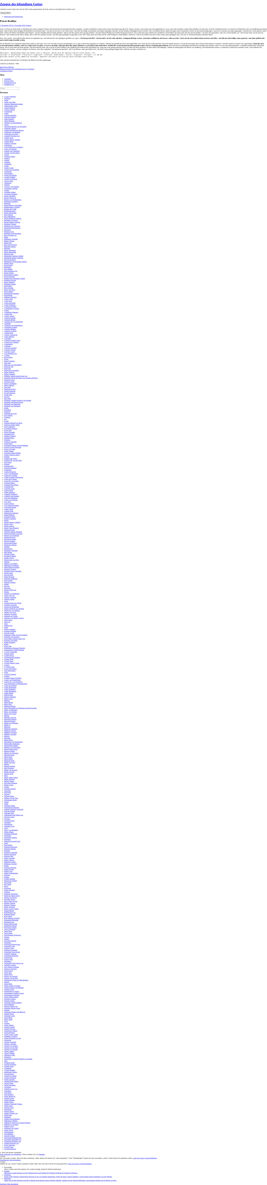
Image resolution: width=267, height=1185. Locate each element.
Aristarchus (8, 171)
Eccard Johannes (9, 393)
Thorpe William (9, 1053)
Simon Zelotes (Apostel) (12, 986)
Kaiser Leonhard (9, 629)
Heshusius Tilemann (11, 550)
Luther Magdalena (10, 691)
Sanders (6, 939)
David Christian (9, 361)
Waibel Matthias (9, 1100)
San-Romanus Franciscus (12, 935)
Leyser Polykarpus (10, 669)
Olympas (7, 819)
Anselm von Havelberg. (12, 153)
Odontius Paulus (9, 806)
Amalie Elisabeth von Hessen (14, 130)
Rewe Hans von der (10, 901)
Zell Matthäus (8, 1134)
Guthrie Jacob (8, 511)
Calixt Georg (8, 299)
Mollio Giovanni (9, 762)
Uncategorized (9, 1074)
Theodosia (7, 1040)
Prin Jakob (7, 884)
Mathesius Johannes (10, 729)
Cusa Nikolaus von (10, 353)
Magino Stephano (10, 697)
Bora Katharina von (10, 271)
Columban (7, 338)
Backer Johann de (10, 198)
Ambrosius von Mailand (12, 132)
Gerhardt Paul (8, 487)
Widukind (7, 1117)
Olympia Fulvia (9, 821)
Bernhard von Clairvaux (12, 226)
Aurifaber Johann (10, 192)
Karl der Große (9, 633)
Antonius (7, 162)
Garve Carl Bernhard (11, 474)
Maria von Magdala (10, 710)
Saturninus (7, 943)
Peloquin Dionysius (10, 847)
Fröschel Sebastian (10, 468)
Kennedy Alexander (10, 640)
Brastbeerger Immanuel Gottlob (14, 278)
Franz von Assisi (9, 449)
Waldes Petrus (8, 1102)
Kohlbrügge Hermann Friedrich (14, 648)
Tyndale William (9, 1070)
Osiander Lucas (9, 826)
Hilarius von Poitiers (11, 564)
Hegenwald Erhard (10, 543)
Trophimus (7, 1068)
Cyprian (6, 355)
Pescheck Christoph (10, 852)
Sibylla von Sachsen (11, 976)
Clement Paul (8, 333)
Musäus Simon (9, 781)
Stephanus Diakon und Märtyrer (14, 1012)
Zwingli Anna (8, 1147)
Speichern (3, 1184)
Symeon (7, 1023)
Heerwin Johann (9, 541)
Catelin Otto (8, 314)
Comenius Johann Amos (12, 340)
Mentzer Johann (9, 751)
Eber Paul (7, 387)
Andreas (28, 25)
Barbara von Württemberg (12, 200)
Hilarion (7, 562)
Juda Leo (7, 622)
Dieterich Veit (8, 367)
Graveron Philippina (11, 498)
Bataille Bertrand (9, 211)
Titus (5, 1061)
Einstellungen (4, 1160)
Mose (6, 776)
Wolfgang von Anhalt (11, 1128)
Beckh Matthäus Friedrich (12, 218)
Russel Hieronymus (10, 924)
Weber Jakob (8, 1106)
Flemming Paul (9, 434)
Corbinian (7, 346)
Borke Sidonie (9, 273)
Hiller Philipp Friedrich (11, 567)
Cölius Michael (9, 337)
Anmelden (7, 79)
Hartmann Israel (9, 530)
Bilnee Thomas (9, 241)
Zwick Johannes (9, 1145)
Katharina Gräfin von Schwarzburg (15, 635)
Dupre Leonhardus (10, 383)
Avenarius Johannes (10, 194)
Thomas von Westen (11, 1049)
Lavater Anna (8, 661)
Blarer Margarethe (10, 252)
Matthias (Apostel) (10, 734)
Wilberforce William (10, 1121)
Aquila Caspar (9, 168)
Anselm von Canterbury (12, 151)
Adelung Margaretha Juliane (13, 104)
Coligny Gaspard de (10, 335)
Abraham (7, 98)
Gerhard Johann (9, 483)
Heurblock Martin (10, 556)
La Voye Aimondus (10, 652)
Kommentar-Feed (10, 83)
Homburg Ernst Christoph (12, 571)
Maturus (7, 736)
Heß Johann (8, 552)
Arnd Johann (8, 173)
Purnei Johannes (9, 890)
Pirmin (6, 866)
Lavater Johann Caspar (11, 663)
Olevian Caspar (9, 817)
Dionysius (7, 368)
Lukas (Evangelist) (10, 686)
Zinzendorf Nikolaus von (12, 1141)
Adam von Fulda (9, 102)
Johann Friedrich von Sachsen (14, 609)
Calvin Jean (8, 301)
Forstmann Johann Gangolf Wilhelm (16, 445)
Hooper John (8, 573)
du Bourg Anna (9, 382)
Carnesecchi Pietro (10, 307)
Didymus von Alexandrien (13, 365)
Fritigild (6, 464)
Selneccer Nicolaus (10, 969)
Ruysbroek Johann (10, 928)
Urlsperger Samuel (10, 1076)
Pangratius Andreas (10, 837)
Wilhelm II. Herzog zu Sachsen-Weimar (17, 1123)
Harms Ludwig (9, 526)
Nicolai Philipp (9, 796)
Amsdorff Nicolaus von (12, 136)
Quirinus (7, 892)
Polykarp (7, 875)
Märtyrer (11, 67)
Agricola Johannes (10, 115)
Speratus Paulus (9, 1001)
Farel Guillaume (9, 427)
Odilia (6, 804)
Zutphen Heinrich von (11, 1143)
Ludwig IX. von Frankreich (13, 682)
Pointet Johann (9, 869)
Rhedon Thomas (9, 903)
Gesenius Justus (9, 489)
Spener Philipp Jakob (11, 997)
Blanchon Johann (10, 247)
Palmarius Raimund (10, 834)
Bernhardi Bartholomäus (12, 228)
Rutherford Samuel (10, 926)
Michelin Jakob (9, 755)
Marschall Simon (9, 721)
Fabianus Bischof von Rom (13, 423)
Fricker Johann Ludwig (12, 455)
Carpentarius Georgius (11, 308)
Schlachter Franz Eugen (12, 952)
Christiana (7, 323)
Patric (6, 843)
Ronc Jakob (8, 916)
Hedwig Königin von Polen (13, 534)
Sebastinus (7, 961)
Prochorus (7, 888)
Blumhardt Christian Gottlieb (13, 256)
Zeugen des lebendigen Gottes (21, 4)
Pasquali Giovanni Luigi (12, 841)
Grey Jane (7, 502)
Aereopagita (8, 111)
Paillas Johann (9, 832)
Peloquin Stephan (10, 849)
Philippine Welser (10, 862)
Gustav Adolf (8, 509)
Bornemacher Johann (11, 275)
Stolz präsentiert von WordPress (10, 1154)
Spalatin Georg (9, 989)
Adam (6, 100)
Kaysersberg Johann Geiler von (14, 639)
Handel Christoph (10, 519)
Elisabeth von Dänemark (12, 404)
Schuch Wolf (8, 959)
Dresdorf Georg (9, 380)
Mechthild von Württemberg (13, 742)
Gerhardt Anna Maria (11, 485)
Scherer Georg (9, 948)
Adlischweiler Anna (10, 106)
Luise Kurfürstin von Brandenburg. (15, 684)
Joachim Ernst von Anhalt (12, 603)
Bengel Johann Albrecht (12, 222)
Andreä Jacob (8, 138)
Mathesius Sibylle (10, 731)
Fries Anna (7, 462)
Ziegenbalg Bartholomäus (12, 1138)
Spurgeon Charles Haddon (13, 1003)
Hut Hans (7, 588)
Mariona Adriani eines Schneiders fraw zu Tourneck (17, 69)
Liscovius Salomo (10, 674)
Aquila (6, 166)
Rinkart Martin (9, 911)
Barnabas (7, 203)
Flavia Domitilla (9, 432)
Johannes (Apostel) (10, 614)
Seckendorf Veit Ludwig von (13, 963)
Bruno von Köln (9, 290)
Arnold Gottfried (9, 177)
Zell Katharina (9, 1132)
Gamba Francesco (10, 472)
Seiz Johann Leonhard (11, 967)
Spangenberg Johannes (11, 995)
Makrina (7, 701)
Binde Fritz (8, 243)
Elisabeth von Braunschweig (13, 402)
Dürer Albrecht (9, 385)
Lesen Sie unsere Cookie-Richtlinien (145, 1158)
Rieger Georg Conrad (11, 909)
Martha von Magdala (11, 723)
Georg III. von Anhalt (11, 481)
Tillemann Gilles (9, 1055)
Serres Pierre (8, 974)
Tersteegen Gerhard (10, 1031)
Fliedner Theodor (10, 436)
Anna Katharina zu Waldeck (13, 147)
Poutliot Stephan (9, 879)
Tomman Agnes (9, 1063)
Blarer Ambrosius (10, 250)
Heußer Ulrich (9, 558)
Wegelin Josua (9, 1108)
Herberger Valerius (10, 545)
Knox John (7, 646)
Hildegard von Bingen (11, 565)
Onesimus (7, 822)
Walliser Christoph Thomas (13, 1104)
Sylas (6, 1021)
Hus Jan (6, 586)
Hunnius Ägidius (9, 582)
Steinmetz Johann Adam (12, 1008)
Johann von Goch (10, 612)
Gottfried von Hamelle (11, 496)
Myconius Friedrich (10, 783)
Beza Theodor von (10, 235)
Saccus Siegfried (9, 929)
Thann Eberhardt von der (12, 1038)
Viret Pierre (8, 1093)
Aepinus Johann (9, 110)
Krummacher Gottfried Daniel (14, 650)
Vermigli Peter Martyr (11, 1081)
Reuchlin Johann (9, 899)
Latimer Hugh (8, 659)
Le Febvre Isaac (9, 667)
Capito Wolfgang (9, 305)
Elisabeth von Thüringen (12, 406)
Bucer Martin (8, 292)
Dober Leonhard (9, 374)
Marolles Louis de (10, 717)
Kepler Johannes (9, 642)
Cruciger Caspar (9, 352)
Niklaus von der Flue (11, 798)
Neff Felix (7, 792)
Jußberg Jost (8, 625)
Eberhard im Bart (10, 389)
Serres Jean (8, 973)
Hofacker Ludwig (10, 569)
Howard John (8, 575)
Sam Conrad (8, 933)
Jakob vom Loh (9, 595)
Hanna (6, 520)
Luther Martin (8, 693)
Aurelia (6, 190)
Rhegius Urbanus (10, 905)
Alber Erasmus (9, 119)
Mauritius (7, 738)
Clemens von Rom (10, 331)
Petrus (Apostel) (9, 858)
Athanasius (7, 183)
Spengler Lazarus (10, 999)
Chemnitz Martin (9, 320)
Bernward (7, 230)
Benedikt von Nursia (11, 220)
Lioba (6, 672)
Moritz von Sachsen (10, 770)
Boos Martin (8, 269)
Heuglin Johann (9, 554)
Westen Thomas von (11, 1113)
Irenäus (6, 592)
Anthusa (7, 158)
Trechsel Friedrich (10, 1064)
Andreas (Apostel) (10, 143)
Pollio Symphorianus (11, 873)
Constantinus (8, 344)
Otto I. (6, 828)
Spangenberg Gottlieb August (14, 993)
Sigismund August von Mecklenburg (16, 980)
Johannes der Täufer (11, 616)
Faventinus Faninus (10, 428)
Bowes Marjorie (9, 277)
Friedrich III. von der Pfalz (13, 460)
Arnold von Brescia (10, 179)
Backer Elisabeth (9, 196)
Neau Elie (7, 791)
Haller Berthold (9, 515)
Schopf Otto (8, 958)
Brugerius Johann (10, 284)
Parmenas (7, 839)
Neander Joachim (10, 789)
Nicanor (6, 794)
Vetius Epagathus (10, 1085)
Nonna (6, 802)
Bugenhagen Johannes (11, 293)
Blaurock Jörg (8, 254)
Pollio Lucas (8, 871)
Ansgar (6, 155)
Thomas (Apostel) (10, 1042)
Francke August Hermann (12, 447)
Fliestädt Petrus (9, 438)
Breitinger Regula (10, 280)
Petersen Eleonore (10, 854)
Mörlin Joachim (9, 772)
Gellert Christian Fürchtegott (13, 477)
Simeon (6, 982)
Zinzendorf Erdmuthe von (12, 1139)
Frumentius (8, 470)
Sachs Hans (8, 931)
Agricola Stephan (10, 117)
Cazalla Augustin (9, 318)
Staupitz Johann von (11, 1006)
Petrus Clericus (9, 860)
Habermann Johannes (11, 513)
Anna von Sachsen (10, 149)
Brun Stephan (8, 288)
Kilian (6, 644)
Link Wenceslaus (9, 671)
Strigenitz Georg (9, 1016)
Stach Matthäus (9, 1004)
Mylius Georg (8, 785)
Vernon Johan (8, 1083)
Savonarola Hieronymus (12, 944)
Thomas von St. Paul (11, 1048)
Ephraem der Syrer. (10, 413)
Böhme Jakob (8, 263)
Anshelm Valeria (9, 156)
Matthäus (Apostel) (10, 732)
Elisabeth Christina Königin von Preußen (17, 400)
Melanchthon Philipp (11, 746)
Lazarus (6, 665)
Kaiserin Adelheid (10, 631)
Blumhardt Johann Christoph (13, 258)
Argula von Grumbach (11, 170)
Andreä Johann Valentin (12, 140)
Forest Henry (8, 444)
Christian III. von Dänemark (13, 322)
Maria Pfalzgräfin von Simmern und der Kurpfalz (20, 708)
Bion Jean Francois (10, 245)
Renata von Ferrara (10, 897)
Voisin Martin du (9, 1096)
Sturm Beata (8, 1018)
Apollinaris (7, 164)
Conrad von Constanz (11, 342)
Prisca (6, 886)
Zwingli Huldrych (10, 1149)
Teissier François (9, 1029)
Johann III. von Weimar (12, 610)
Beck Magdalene (9, 217)
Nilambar (42, 1154)
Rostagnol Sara (9, 922)
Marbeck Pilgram (10, 706)
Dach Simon (8, 357)
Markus (6, 716)
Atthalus (7, 185)
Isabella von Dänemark (11, 594)
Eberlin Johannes (9, 391)
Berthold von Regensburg (12, 233)
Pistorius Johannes (10, 867)
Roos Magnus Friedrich (12, 918)
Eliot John (7, 398)
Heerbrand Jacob (9, 537)
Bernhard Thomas (10, 224)
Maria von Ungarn (10, 714)
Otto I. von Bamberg (11, 830)
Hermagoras (8, 549)
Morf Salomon (9, 768)
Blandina (7, 248)
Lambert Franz (9, 655)
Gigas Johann (8, 490)
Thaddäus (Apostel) (10, 1036)
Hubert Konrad (9, 577)
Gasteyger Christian (10, 475)
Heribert (7, 547)
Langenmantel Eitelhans (12, 657)
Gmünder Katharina (10, 494)
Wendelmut (8, 1109)
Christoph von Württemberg (13, 325)
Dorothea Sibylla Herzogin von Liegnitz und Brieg (21, 378)
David (6, 359)
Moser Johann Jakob (11, 777)
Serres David (8, 971)
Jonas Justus (8, 620)
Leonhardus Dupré (6, 71)
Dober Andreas (9, 372)
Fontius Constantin (10, 442)
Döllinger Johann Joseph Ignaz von (15, 376)
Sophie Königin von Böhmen (14, 988)
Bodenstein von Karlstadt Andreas (15, 262)
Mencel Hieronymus (11, 749)
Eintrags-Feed (8, 81)
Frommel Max (9, 466)
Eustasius (7, 417)
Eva (5, 419)
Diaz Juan (7, 363)
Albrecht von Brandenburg (13, 123)
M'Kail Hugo (8, 695)
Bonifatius (7, 267)
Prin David (7, 882)
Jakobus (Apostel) (10, 597)
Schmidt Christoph (10, 954)
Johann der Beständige (11, 607)
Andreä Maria (8, 141)
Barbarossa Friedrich (11, 202)
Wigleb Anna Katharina (12, 1119)
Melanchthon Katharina (12, 744)
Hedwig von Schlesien (11, 535)
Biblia (6, 237)
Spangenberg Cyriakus (11, 991)
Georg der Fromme (10, 479)
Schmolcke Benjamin (11, 956)
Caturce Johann (9, 316)
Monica (6, 764)
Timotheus (7, 1057)
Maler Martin (8, 702)
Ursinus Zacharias (10, 1078)
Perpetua (7, 851)
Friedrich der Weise (10, 459)
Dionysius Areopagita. (11, 370)
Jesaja (6, 601)
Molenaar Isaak (9, 761)
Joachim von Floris (10, 605)
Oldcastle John (9, 813)
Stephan (6, 1010)
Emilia (6, 408)
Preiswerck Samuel (10, 881)
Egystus (6, 397)
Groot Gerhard (9, 504)
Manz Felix (8, 704)
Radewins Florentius (11, 894)
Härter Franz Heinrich (11, 528)
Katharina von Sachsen (11, 637)
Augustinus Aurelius (11, 188)
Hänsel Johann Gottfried (12, 522)
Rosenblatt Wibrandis (11, 920)
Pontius (6, 877)
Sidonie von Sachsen (11, 978)
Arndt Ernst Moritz (10, 175)
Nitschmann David (10, 800)
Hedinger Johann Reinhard (13, 532)
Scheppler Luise (9, 946)
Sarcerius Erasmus (10, 941)
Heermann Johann (10, 539)
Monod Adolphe (9, 766)
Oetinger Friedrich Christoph (13, 809)
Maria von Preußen (10, 712)
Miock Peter (8, 757)
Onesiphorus (8, 824)
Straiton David (9, 1014)
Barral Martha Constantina (13, 205)
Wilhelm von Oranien (11, 1124)
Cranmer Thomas (10, 350)
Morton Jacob (8, 774)
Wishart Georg (9, 1126)
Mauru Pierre (8, 740)
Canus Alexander (10, 303)
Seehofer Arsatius (10, 965)
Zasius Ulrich (8, 1130)
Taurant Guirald (9, 1027)
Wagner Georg (9, 1098)
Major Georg (8, 699)
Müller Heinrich (9, 779)
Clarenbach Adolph (10, 327)
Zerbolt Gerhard (9, 1136)
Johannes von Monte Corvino (14, 618)
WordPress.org (9, 84)
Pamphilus (7, 836)
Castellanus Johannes (11, 312)
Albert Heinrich (9, 121)
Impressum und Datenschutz (13, 17)
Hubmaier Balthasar (10, 579)
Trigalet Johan (8, 1066)
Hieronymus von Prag (11, 560)
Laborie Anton (9, 654)
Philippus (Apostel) (10, 864)
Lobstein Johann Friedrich (12, 678)
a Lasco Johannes (10, 96)
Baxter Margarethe (10, 213)
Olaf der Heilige (9, 811)
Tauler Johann (8, 1025)
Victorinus (7, 1087)
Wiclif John (8, 1115)
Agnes (6, 113)
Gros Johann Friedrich (11, 505)
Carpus (6, 310)
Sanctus (6, 937)
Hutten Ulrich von (10, 590)
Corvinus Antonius (10, 348)
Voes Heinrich (9, 1094)
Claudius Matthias (10, 329)
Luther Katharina (9, 689)
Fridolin (6, 457)
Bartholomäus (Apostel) (12, 207)
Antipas (6, 160)
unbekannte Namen (10, 1072)
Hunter (6, 584)
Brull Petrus (4, 67)
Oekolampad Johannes (11, 807)
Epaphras (7, 412)
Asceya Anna (8, 181)
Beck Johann (8, 215)
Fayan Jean (8, 430)
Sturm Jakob (8, 1019)
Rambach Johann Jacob (12, 896)
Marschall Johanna (10, 719)
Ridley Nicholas (9, 907)
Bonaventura (8, 265)
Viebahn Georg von (10, 1089)
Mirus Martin (8, 759)
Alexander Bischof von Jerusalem (15, 126)
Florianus (7, 440)
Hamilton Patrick (9, 517)
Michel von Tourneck (11, 753)
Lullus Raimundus (10, 687)
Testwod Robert (9, 1033)
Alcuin (6, 125)
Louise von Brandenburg (12, 680)
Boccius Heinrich (10, 260)
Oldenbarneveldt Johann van (13, 815)
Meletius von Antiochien (12, 747)
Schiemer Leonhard (10, 950)
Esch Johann (8, 415)
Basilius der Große (10, 209)
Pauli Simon (8, 845)
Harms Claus (8, 524)
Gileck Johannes (9, 492)
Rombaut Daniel (9, 914)
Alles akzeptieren (15, 1160)
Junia (6, 624)
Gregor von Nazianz (11, 500)
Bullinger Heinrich (10, 297)
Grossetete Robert (10, 507)
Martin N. (7, 725)
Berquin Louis (9, 232)
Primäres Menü (5, 13)
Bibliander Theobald (11, 239)
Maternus (7, 727)
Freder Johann (9, 451)
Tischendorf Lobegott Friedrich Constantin (18, 1059)
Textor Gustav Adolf (11, 1034)
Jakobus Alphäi (9, 599)
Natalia (6, 787)
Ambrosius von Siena (11, 134)
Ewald (6, 421)
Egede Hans (8, 395)
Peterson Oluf (8, 856)
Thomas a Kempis (10, 1044)
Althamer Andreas (10, 128)
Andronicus (8, 145)
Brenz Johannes (9, 282)
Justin (6, 627)
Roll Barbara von (10, 913)
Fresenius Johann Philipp (12, 453)
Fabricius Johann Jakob (12, 425)
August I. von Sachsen (11, 186)
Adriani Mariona (9, 108)
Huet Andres (8, 580)
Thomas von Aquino (11, 1046)
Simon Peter (8, 984)
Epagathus (7, 410)
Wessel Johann (9, 1111)
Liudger (6, 676)
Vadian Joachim (9, 1079)
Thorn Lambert (9, 1051)
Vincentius (7, 1091)
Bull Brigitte (8, 295)
